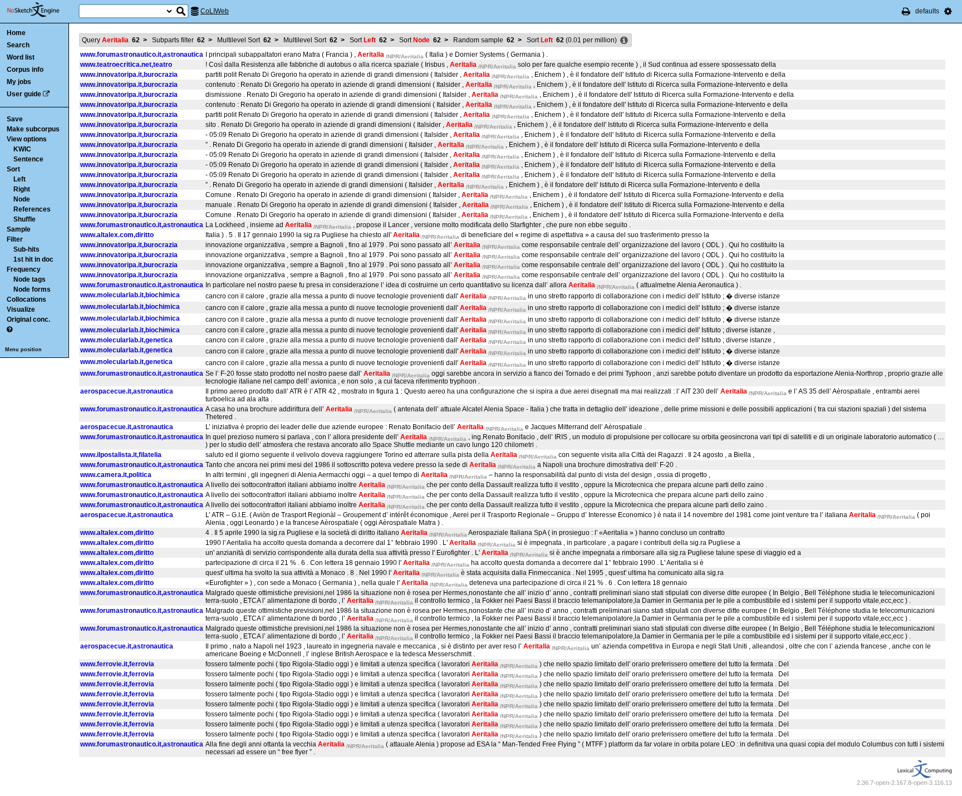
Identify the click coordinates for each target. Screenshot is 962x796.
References (32, 209)
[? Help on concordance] (9, 329)
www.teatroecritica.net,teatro (126, 64)
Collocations (26, 299)
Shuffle (24, 219)
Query (111, 40)
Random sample (483, 40)
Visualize (21, 309)
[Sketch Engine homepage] (41, 10)
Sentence (28, 159)
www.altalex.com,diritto (117, 235)
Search (18, 45)
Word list (21, 57)
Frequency (24, 269)
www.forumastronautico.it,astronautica (141, 54)
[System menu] (948, 11)
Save (15, 119)
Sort (13, 169)
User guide (24, 94)
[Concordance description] (624, 40)
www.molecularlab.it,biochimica (130, 295)
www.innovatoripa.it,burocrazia (129, 74)
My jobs (19, 82)
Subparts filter (178, 40)
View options (27, 139)
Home (16, 33)
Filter (15, 239)
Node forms (32, 289)
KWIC (22, 149)
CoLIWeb (214, 11)
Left (19, 179)
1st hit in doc (33, 259)
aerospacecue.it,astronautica (126, 391)
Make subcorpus (33, 129)
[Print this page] (906, 11)
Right (21, 189)
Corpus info (25, 69)
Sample (19, 229)
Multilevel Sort (244, 40)
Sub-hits (26, 249)
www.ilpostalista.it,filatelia (120, 455)
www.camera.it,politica (115, 475)
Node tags (29, 279)
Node (21, 199)
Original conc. (28, 319)
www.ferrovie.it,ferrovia (117, 664)
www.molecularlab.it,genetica (126, 340)
